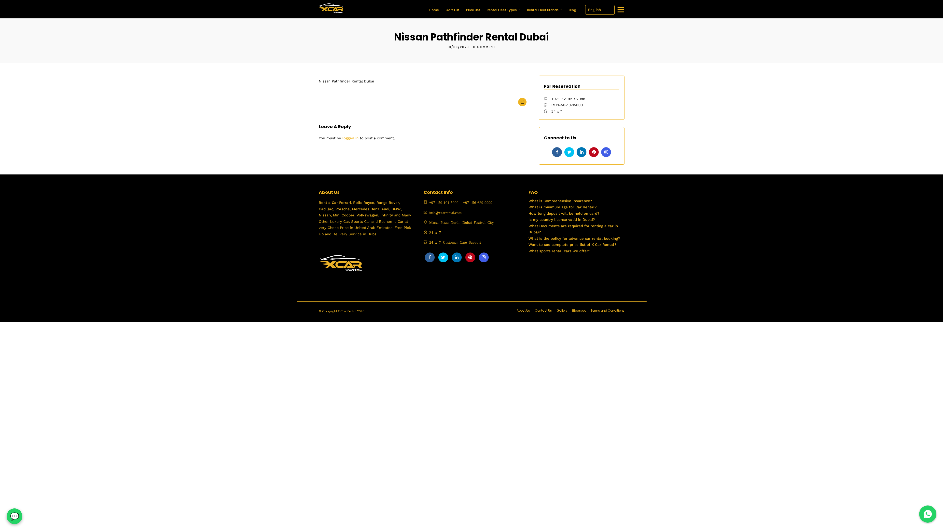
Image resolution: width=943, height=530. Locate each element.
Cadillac (326, 209)
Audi (384, 209)
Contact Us (543, 310)
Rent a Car (328, 202)
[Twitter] (569, 152)
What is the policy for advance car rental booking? (574, 238)
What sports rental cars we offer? (559, 251)
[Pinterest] (594, 152)
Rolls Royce (363, 202)
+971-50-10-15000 (566, 105)
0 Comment (484, 47)
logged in (350, 138)
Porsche (342, 209)
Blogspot (579, 310)
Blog (572, 10)
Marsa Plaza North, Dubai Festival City (460, 222)
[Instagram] (606, 152)
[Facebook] (557, 152)
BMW (395, 209)
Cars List (452, 10)
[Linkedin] (581, 152)
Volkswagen (367, 215)
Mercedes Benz (365, 209)
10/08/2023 (458, 47)
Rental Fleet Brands (542, 10)
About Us (523, 310)
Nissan (325, 215)
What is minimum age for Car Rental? (562, 207)
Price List (473, 10)
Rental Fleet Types (502, 10)
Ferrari (344, 202)
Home (434, 10)
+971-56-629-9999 (477, 202)
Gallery (562, 310)
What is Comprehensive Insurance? (560, 201)
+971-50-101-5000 (442, 202)
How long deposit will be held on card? (563, 213)
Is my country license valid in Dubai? (561, 219)
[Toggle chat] (14, 516)
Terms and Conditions (607, 310)
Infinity (386, 215)
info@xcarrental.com (445, 212)
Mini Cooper (343, 215)
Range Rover (387, 202)
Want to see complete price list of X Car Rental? (572, 244)
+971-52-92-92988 (568, 99)
